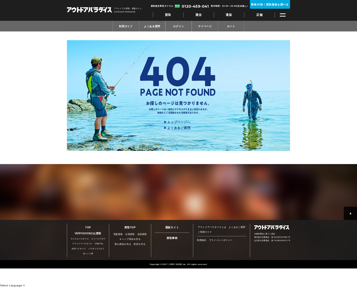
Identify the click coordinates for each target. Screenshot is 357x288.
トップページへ (178, 122)
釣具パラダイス (79, 249)
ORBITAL (99, 244)
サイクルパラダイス (80, 239)
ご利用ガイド (205, 232)
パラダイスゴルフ (96, 249)
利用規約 (201, 240)
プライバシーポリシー (221, 240)
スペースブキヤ (98, 239)
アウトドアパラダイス (89, 10)
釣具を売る (140, 244)
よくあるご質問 (178, 128)
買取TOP (130, 227)
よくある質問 (152, 26)
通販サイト (172, 227)
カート (231, 26)
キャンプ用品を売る (130, 239)
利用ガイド (126, 26)
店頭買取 (142, 234)
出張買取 (130, 234)
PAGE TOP (350, 213)
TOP (88, 227)
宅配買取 (118, 234)
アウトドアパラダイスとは (212, 227)
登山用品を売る (123, 244)
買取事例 (172, 237)
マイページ (205, 26)
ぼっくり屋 (88, 253)
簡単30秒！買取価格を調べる (270, 4)
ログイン (178, 26)
